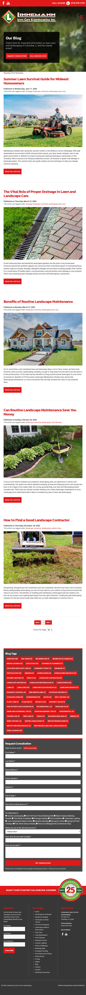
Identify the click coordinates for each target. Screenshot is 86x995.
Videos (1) (41, 716)
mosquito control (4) (16, 692)
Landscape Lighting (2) (16, 682)
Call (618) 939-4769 (38, 56)
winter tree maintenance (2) (19, 726)
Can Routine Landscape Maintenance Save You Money (40, 412)
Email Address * (11, 770)
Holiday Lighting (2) (15, 678)
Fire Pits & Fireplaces (42, 924)
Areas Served (39, 956)
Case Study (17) (32, 663)
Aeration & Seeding (41, 917)
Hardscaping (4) (44, 673)
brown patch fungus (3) (63, 659)
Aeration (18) (12, 659)
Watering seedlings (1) (57, 716)
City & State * (10, 796)
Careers (37, 967)
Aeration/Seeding (42, 821)
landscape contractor (40, 91)
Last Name (7, 933)
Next (48, 622)
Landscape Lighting (72, 818)
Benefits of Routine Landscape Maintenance (38, 301)
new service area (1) (37, 692)
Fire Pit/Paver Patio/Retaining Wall (40, 816)
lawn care (61, 91)
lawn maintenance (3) (69, 687)
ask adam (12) (26, 659)
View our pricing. (30, 748)
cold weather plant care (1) (19, 668)
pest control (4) (62, 697)
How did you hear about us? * (16, 804)
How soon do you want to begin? (18, 837)
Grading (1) (29, 673)
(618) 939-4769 (68, 3)
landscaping (53, 91)
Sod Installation (56, 818)
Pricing (37, 959)
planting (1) (27, 702)
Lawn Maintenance (41, 935)
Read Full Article (12, 171)
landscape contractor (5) (50, 678)
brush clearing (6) (15, 663)
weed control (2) (14, 721)
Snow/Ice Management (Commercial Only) (54, 824)
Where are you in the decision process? (20, 828)
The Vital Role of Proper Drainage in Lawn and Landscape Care (40, 193)
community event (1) (42, 668)
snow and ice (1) (61, 706)
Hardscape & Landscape (43, 914)
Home (37, 912)
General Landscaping (15, 816)
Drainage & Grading (41, 951)
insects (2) (31, 678)
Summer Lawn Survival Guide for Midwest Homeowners (36, 81)
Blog (36, 964)
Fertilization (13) (14, 673)
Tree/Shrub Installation (23, 818)
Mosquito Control (58, 821)
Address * (9, 787)
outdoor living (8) (15, 697)
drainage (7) (60, 668)
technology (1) (13, 716)
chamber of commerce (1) (52, 663)
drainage (29, 91)
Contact (38, 969)
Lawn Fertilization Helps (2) (44, 687)
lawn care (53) (23, 687)
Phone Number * (11, 778)
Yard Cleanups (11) (14, 730)
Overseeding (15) (33, 697)
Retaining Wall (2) (44, 706)
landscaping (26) (64, 682)
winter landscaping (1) (34, 721)
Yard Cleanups (56, 422)
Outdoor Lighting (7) (58, 692)
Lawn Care (38, 932)
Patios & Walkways (41, 946)
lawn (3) (10, 687)
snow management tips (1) (45, 711)
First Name (7, 925)
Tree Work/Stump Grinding (25, 824)
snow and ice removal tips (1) (19, 711)
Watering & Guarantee (42, 972)
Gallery (37, 962)
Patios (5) (47, 697)
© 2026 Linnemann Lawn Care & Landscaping (16, 985)
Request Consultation (17, 56)
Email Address (8, 941)
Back (37, 622)
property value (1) (57, 702)
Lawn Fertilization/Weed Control (20, 821)
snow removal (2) (66, 711)
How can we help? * (13, 845)
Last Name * (10, 761)
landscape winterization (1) (41, 682)
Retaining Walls (40, 948)
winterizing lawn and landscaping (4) (50, 726)
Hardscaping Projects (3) (65, 673)
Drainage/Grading (41, 818)
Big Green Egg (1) (42, 659)
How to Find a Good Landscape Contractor (37, 520)
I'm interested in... (12, 813)
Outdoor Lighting (41, 943)
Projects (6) (40, 702)
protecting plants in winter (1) (20, 706)
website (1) (74, 716)
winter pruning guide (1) (58, 721)
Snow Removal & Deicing (43, 953)
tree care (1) (28, 716)
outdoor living (56, 528)
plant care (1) (12, 702)
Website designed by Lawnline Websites (71, 985)
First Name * (10, 752)
